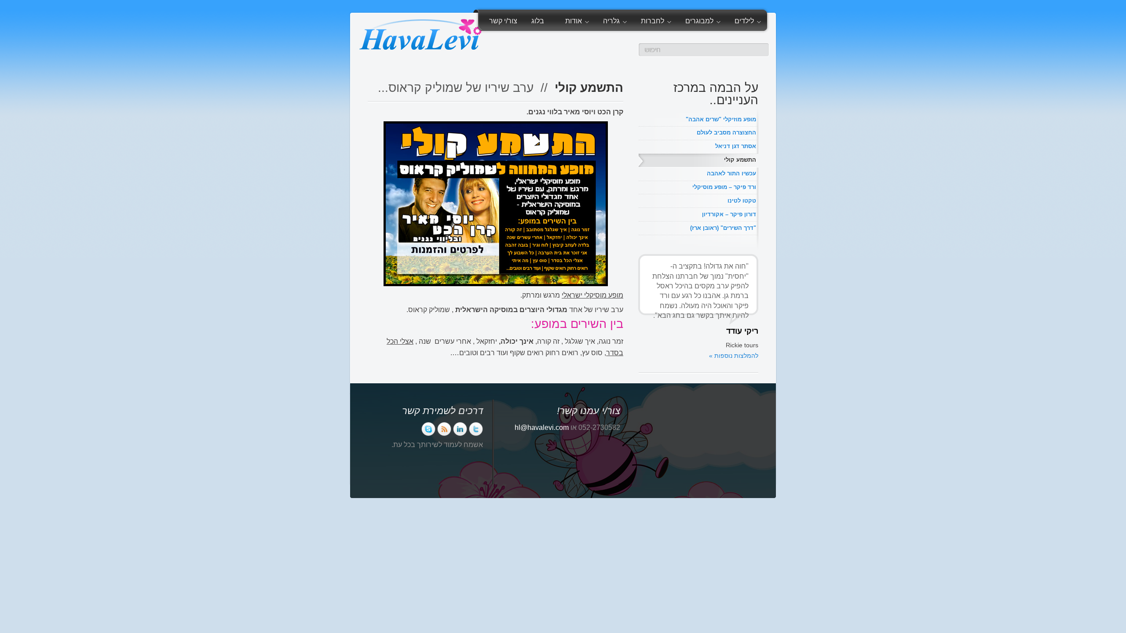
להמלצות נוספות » (733, 355)
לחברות (656, 22)
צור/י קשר (503, 21)
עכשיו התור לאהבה (731, 173)
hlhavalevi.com (542, 427)
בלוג (537, 21)
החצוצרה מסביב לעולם (726, 132)
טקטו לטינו (742, 200)
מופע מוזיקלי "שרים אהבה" (721, 119)
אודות (577, 22)
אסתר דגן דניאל (735, 146)
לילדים (748, 22)
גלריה (615, 22)
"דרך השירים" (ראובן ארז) (723, 228)
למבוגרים (702, 22)
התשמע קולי (740, 159)
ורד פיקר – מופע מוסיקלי (724, 187)
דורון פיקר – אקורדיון (729, 214)
